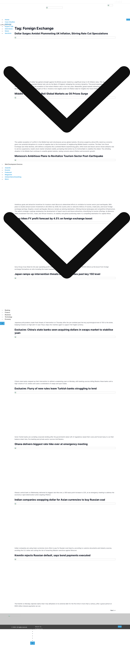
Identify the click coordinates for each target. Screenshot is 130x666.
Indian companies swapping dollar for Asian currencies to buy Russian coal (60, 499)
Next (112, 610)
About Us (38, 627)
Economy (8, 319)
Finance (7, 312)
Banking (7, 310)
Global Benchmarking (13, 177)
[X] (116, 2)
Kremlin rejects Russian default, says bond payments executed (52, 555)
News (7, 31)
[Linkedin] (119, 2)
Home (7, 20)
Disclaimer (38, 631)
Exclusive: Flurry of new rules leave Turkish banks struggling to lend (56, 388)
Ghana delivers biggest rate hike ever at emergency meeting (51, 444)
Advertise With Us (41, 640)
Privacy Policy (39, 636)
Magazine (8, 175)
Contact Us (39, 629)
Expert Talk (9, 26)
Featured (8, 172)
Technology (8, 317)
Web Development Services (13, 164)
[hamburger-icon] (128, 20)
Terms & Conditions (41, 633)
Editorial (8, 24)
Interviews (9, 29)
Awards (8, 168)
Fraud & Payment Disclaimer (44, 638)
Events (7, 170)
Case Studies (10, 22)
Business (8, 315)
